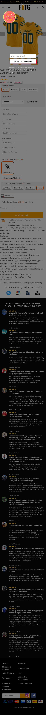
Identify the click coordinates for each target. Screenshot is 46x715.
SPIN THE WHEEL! (23, 61)
